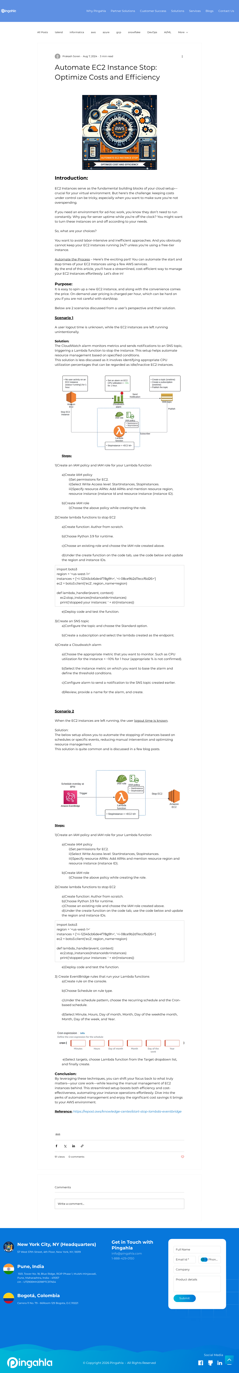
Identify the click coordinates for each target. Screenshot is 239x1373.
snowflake (134, 32)
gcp (118, 32)
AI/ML (167, 32)
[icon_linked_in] (220, 1363)
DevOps (152, 32)
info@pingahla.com (127, 1253)
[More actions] (182, 56)
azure (106, 32)
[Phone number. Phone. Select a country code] (204, 1260)
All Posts (42, 32)
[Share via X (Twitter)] (65, 1146)
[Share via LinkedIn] (73, 1146)
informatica (77, 32)
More (181, 32)
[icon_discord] (210, 1363)
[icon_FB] (201, 1363)
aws (93, 32)
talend (59, 32)
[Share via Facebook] (56, 1146)
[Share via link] (82, 1146)
